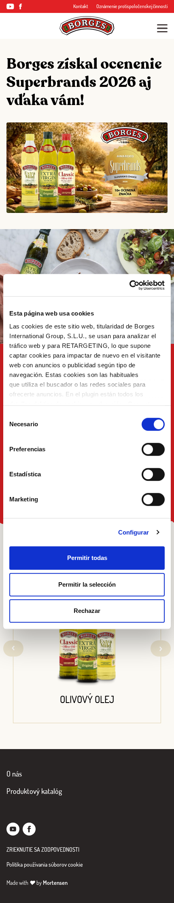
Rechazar (87, 610)
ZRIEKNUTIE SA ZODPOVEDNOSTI (42, 849)
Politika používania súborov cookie (44, 864)
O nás (14, 773)
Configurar (133, 532)
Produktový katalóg (34, 791)
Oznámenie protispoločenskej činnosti (132, 6)
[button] (161, 648)
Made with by (37, 882)
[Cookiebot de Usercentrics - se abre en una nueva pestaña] (129, 285)
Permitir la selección (87, 584)
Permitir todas (87, 557)
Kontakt (80, 6)
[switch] (153, 449)
